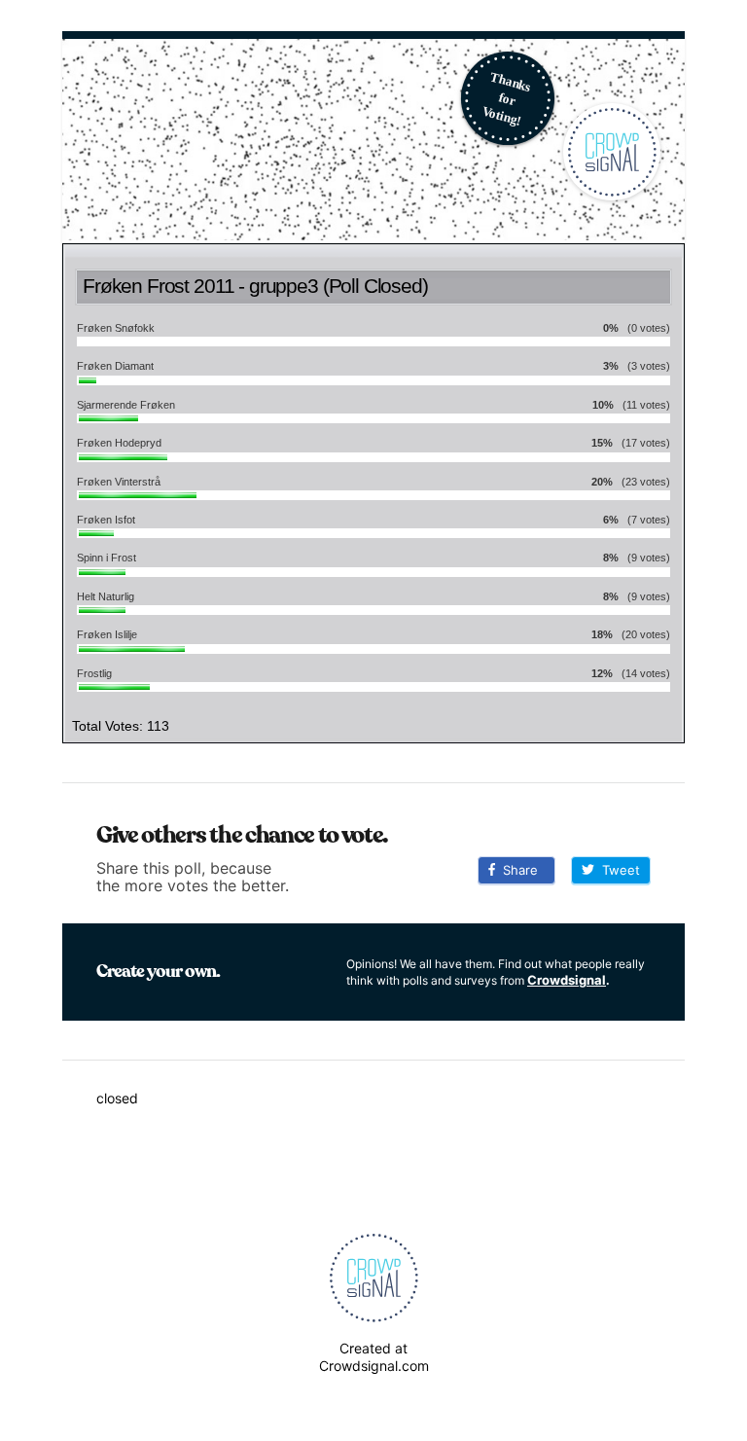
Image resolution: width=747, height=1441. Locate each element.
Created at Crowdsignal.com (374, 1357)
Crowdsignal (566, 980)
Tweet (617, 870)
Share (516, 870)
